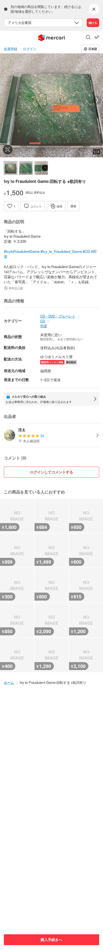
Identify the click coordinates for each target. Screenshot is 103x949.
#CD (86, 251)
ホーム (9, 682)
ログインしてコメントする (51, 472)
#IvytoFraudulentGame (22, 251)
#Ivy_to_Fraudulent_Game (61, 251)
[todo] (97, 37)
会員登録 (10, 49)
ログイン (29, 49)
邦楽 (43, 325)
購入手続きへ (51, 939)
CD (42, 321)
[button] (88, 37)
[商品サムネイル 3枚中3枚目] (41, 168)
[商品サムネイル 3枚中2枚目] (26, 168)
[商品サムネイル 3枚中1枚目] (10, 168)
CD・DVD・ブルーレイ (57, 316)
